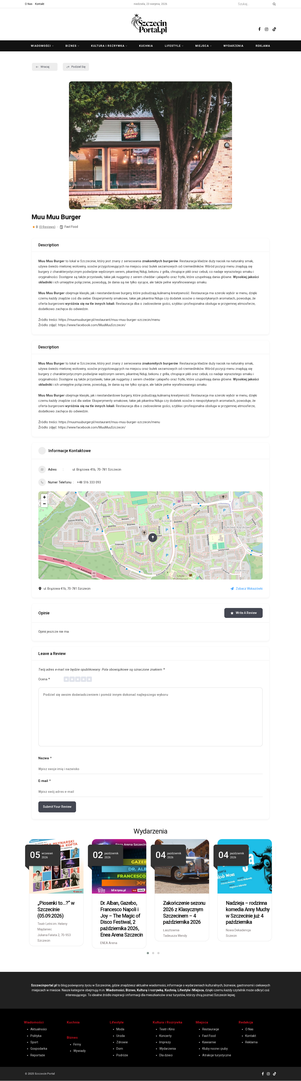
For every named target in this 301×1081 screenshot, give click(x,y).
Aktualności (38, 1029)
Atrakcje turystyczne (216, 1055)
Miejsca (202, 45)
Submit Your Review (57, 806)
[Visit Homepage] (150, 23)
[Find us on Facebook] (259, 24)
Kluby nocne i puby (215, 1048)
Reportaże (37, 1055)
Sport (34, 1042)
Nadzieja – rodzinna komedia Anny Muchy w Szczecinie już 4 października (247, 912)
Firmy (77, 1044)
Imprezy (165, 1042)
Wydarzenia (233, 45)
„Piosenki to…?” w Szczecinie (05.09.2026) (55, 909)
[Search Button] (273, 4)
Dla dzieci (166, 1055)
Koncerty (165, 1036)
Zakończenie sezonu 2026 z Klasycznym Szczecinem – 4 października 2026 (184, 912)
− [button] (44, 504)
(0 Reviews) (47, 226)
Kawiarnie (209, 1042)
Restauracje (210, 1029)
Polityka (35, 1036)
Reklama (263, 45)
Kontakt (39, 4)
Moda (120, 1029)
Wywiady (79, 1051)
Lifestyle (173, 45)
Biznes (70, 45)
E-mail (44, 781)
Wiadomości (41, 45)
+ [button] (44, 497)
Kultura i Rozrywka (167, 1022)
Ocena (44, 679)
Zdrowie (122, 1042)
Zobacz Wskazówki (249, 588)
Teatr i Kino (167, 1029)
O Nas (28, 4)
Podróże (122, 1055)
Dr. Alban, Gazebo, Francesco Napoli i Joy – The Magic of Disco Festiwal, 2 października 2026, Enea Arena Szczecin (121, 919)
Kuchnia (146, 45)
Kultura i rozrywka (107, 45)
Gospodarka (38, 1048)
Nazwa (45, 758)
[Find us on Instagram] (266, 24)
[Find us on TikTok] (274, 24)
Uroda (120, 1036)
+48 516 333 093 (89, 482)
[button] (75, 145)
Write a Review (246, 613)
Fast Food (71, 226)
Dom (119, 1048)
